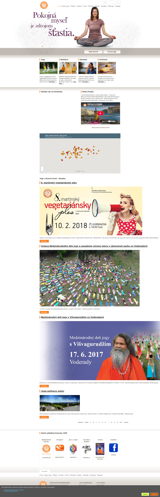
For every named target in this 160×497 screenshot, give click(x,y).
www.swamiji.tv (101, 482)
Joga (43, 60)
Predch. (87, 422)
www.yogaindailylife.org (85, 482)
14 (105, 422)
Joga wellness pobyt (52, 391)
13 (102, 422)
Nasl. (121, 422)
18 (117, 422)
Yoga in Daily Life (46, 457)
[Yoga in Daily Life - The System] (100, 454)
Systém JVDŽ (100, 485)
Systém (79, 6)
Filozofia (91, 6)
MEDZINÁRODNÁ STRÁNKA (46, 441)
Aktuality (104, 6)
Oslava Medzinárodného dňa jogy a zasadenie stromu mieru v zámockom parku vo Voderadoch (94, 246)
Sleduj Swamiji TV (59, 457)
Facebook (113, 454)
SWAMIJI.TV (59, 440)
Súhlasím (145, 494)
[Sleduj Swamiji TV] (60, 454)
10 (93, 422)
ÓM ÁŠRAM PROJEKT (86, 441)
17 (114, 422)
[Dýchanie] (87, 73)
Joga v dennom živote (44, 6)
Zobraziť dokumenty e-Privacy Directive (14, 489)
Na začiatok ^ (45, 471)
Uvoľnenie (103, 60)
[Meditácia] (68, 73)
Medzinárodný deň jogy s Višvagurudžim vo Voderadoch (72, 317)
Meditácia (64, 60)
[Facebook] (113, 452)
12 (99, 422)
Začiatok (80, 422)
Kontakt (118, 6)
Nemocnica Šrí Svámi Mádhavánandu (60, 482)
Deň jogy (111, 6)
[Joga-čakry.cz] (73, 454)
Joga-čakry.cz (73, 457)
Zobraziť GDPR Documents (11, 491)
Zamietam (154, 494)
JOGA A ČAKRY (73, 440)
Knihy (97, 6)
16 (111, 422)
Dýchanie (83, 60)
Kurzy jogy (65, 6)
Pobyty (73, 6)
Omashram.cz (86, 457)
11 (96, 422)
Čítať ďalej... (44, 241)
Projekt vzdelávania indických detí (59, 485)
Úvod (59, 6)
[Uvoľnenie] (107, 73)
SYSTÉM (100, 440)
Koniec (126, 422)
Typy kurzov (93, 52)
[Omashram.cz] (87, 455)
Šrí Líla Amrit (83, 485)
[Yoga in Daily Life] (46, 455)
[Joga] (49, 73)
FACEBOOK (113, 440)
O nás (85, 6)
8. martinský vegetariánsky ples (59, 182)
